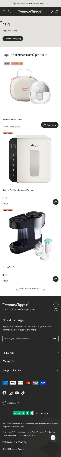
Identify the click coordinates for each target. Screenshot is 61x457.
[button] (4, 11)
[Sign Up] (54, 338)
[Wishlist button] (51, 11)
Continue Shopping (13, 39)
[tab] (8, 113)
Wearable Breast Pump (14, 62)
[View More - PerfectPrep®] (55, 279)
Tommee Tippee (17, 449)
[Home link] (30, 11)
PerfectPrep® (9, 209)
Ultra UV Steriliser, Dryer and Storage (20, 132)
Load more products (28, 288)
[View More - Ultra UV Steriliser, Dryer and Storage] (55, 202)
